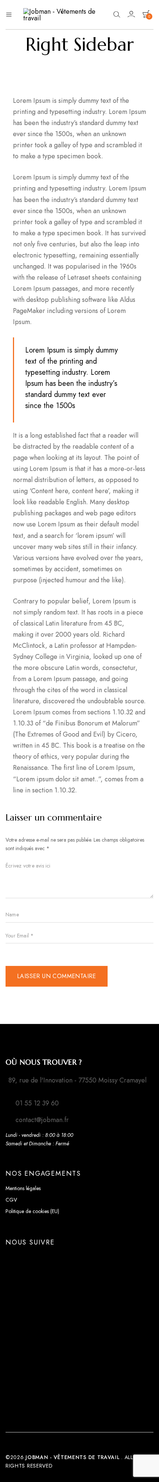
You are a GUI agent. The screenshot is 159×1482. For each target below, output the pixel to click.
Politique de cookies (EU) (32, 1211)
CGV (11, 1199)
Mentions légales (23, 1188)
